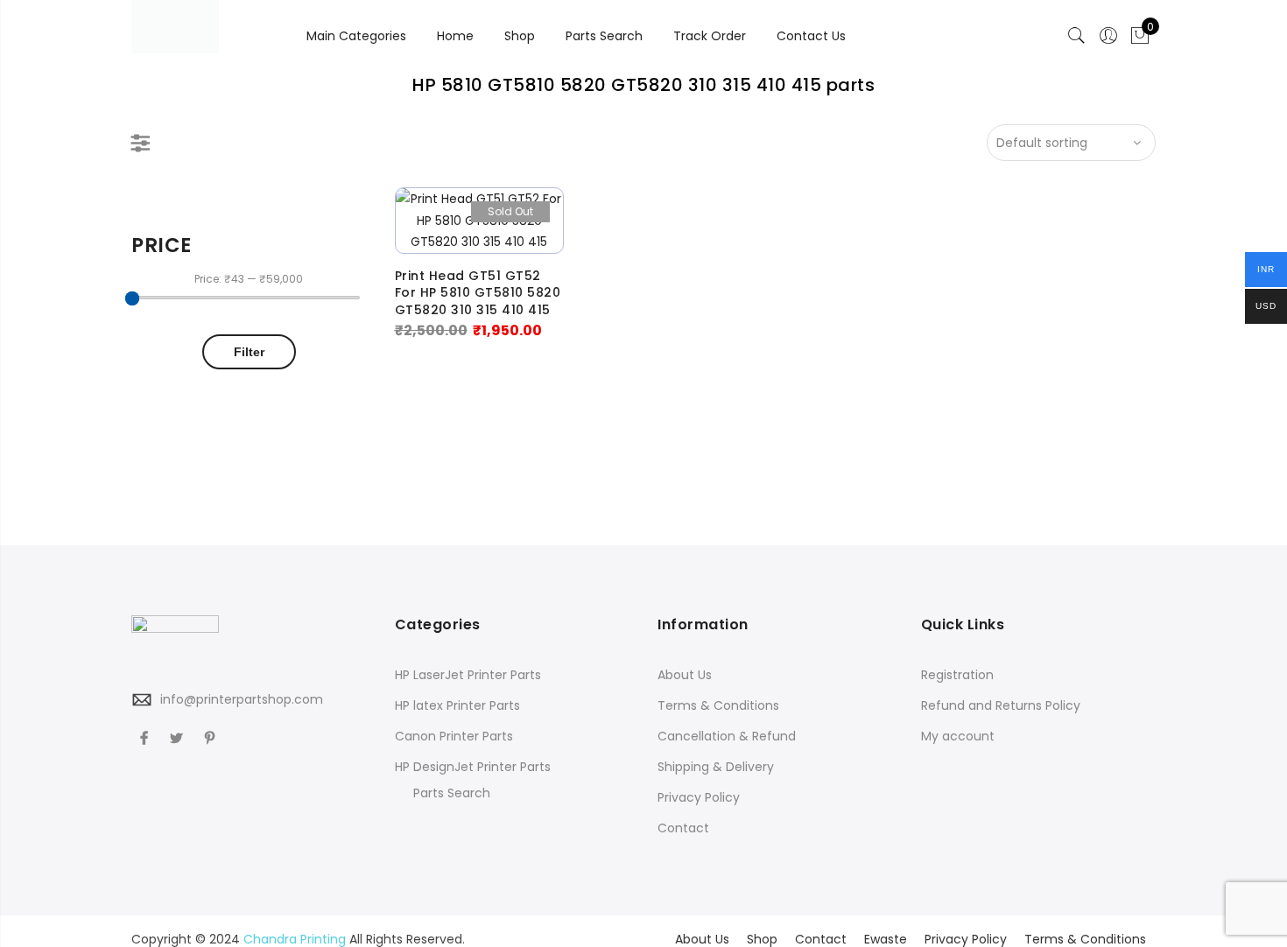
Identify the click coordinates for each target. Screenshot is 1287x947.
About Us (685, 675)
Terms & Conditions (718, 705)
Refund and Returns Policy (1000, 705)
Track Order (709, 36)
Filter (249, 352)
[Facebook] (146, 738)
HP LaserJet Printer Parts (468, 675)
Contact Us (811, 36)
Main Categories (356, 36)
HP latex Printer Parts (457, 705)
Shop (519, 36)
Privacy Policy (699, 797)
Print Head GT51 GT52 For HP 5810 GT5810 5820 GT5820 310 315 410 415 (478, 293)
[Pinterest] (212, 738)
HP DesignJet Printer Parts (473, 766)
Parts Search (604, 36)
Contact (683, 828)
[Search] (1077, 36)
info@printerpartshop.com (241, 699)
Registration (957, 675)
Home (455, 36)
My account (958, 736)
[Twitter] (178, 738)
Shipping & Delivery (716, 766)
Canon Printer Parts (454, 736)
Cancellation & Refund (727, 736)
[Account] (1108, 36)
